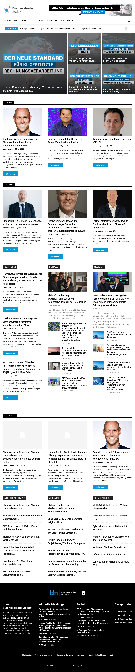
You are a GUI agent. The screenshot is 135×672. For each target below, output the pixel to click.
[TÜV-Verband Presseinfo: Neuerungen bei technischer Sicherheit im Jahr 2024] (98, 365)
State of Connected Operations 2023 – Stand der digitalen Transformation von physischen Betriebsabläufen (118, 383)
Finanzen (8, 184)
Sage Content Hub (83, 635)
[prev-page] (4, 405)
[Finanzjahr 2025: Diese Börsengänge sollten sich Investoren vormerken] (22, 204)
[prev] (124, 28)
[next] (128, 28)
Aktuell (8, 103)
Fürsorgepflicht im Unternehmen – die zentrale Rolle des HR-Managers (93, 622)
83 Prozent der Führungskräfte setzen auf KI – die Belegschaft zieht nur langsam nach (74, 351)
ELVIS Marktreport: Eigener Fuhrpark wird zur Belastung (119, 334)
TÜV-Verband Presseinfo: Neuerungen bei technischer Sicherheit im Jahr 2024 (119, 366)
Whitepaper (43, 619)
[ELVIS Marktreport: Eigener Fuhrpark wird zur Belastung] (98, 335)
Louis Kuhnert (8, 465)
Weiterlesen (10, 174)
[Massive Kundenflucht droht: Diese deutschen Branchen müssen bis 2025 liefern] (54, 366)
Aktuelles (52, 291)
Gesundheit (10, 416)
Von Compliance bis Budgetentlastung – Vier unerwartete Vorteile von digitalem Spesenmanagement (118, 350)
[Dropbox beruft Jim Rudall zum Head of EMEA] (112, 122)
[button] (129, 21)
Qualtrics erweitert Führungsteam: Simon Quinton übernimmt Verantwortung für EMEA (21, 142)
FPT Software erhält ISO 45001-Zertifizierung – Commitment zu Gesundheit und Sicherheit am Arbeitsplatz (74, 383)
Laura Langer (8, 149)
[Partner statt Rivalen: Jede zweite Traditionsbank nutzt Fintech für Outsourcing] (112, 204)
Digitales (53, 267)
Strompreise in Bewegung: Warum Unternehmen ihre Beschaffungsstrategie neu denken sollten (54, 612)
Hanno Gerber (8, 228)
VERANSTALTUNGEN (102, 498)
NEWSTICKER (10, 267)
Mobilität (98, 267)
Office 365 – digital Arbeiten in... (110, 554)
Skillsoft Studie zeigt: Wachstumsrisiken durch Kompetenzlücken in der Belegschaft (67, 298)
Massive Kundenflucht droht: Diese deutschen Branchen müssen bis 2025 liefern (72, 367)
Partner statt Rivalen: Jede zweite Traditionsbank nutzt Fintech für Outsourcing (110, 224)
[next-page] (8, 405)
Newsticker (43, 633)
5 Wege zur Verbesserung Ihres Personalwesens (91, 631)
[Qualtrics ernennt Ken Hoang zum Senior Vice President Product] (67, 122)
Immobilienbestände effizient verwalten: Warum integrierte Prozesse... (18, 550)
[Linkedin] (83, 593)
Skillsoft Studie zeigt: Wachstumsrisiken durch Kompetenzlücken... (61, 508)
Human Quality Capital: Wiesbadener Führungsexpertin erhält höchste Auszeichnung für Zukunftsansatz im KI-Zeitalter (55, 626)
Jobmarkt (54, 498)
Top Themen (81, 626)
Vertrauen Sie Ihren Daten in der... (110, 547)
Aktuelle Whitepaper (14, 498)
